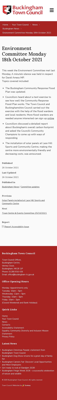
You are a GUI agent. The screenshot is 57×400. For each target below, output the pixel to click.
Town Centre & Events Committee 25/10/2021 (24, 213)
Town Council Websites (11, 385)
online (50, 118)
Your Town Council (10, 319)
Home (5, 316)
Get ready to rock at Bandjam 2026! (18, 367)
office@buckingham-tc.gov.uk (21, 274)
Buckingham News (10, 186)
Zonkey (27, 385)
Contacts (6, 324)
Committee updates (30, 186)
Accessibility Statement (13, 327)
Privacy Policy (8, 336)
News (4, 322)
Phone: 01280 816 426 (12, 271)
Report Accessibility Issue (16, 226)
